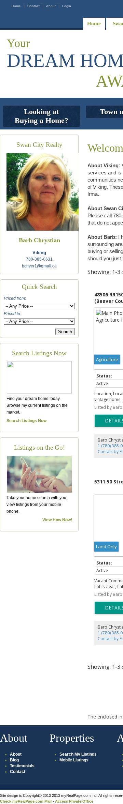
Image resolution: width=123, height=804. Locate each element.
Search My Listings (78, 754)
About (51, 6)
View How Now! (57, 519)
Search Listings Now (26, 420)
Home (16, 6)
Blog (14, 760)
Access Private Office (74, 801)
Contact (33, 6)
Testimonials (22, 765)
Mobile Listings (73, 760)
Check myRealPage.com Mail (26, 801)
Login (66, 6)
